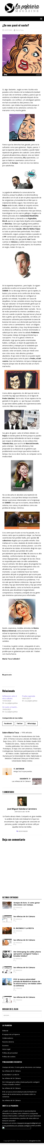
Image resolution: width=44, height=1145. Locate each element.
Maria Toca (19, 30)
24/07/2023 (8, 30)
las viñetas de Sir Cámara (24, 916)
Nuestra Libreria (8, 1042)
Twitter (20, 723)
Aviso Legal (6, 1049)
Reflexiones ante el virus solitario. (9, 697)
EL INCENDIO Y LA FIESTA (23, 928)
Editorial (5, 1031)
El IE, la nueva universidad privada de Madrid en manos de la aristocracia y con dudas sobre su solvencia (27, 982)
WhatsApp (31, 723)
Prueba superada (28, 696)
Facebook (8, 723)
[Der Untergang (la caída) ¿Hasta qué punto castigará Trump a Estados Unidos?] (7, 956)
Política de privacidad (9, 1053)
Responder (23, 831)
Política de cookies (8, 1057)
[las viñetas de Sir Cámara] (7, 921)
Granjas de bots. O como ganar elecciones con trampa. (26, 904)
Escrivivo (5, 1045)
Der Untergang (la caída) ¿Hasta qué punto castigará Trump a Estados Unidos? (27, 954)
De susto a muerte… (10, 707)
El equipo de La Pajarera (11, 1034)
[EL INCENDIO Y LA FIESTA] (7, 933)
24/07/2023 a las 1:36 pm (22, 811)
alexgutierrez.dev (35, 1141)
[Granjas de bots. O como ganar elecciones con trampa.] (7, 907)
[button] (40, 18)
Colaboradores (7, 1038)
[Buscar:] (22, 1015)
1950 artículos (26, 732)
